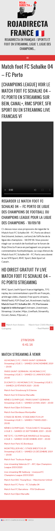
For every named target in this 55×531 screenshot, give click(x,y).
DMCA (30, 520)
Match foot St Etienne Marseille (19, 395)
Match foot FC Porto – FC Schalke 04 (21, 484)
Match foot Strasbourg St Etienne (20, 390)
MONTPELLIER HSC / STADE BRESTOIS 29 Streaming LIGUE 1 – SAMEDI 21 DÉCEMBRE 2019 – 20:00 (28, 451)
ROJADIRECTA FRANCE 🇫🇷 (27, 28)
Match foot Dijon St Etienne (17, 407)
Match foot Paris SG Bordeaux (18, 443)
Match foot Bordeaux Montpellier (20, 412)
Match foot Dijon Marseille (16, 494)
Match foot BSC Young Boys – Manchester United (28, 479)
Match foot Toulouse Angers (18, 459)
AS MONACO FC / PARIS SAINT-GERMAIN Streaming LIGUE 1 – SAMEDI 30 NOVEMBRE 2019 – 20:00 (28, 363)
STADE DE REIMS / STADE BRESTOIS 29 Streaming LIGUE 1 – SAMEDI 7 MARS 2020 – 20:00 (26, 420)
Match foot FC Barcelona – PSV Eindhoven (24, 489)
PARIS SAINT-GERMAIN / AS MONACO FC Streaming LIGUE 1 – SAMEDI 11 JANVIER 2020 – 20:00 (28, 374)
